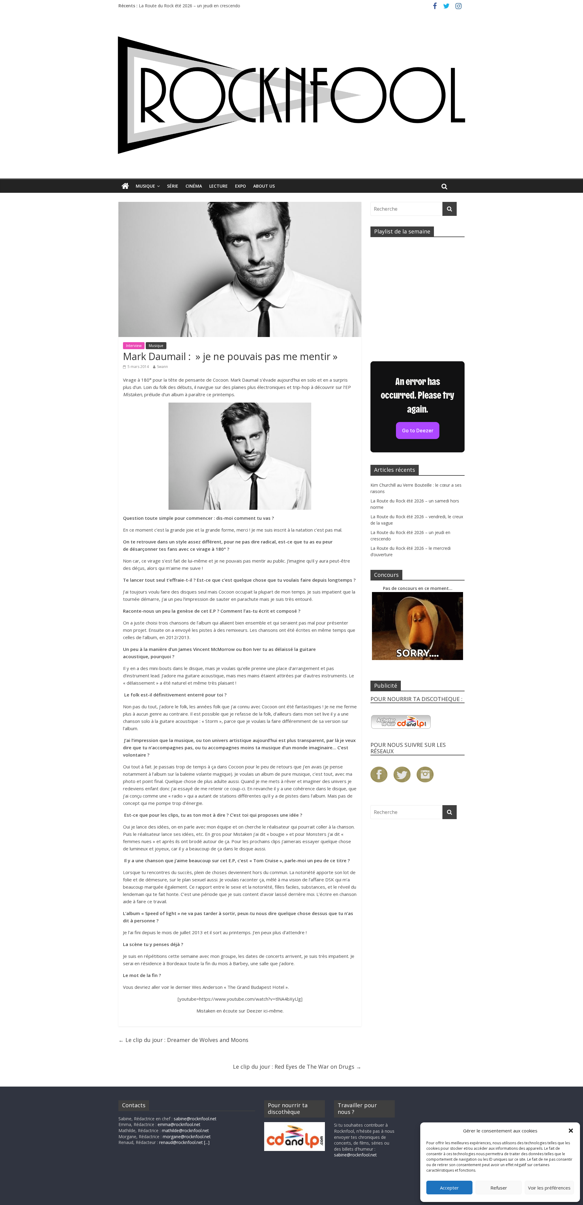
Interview (133, 345)
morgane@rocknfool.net (187, 1136)
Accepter (449, 1188)
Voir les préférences (549, 1188)
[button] (571, 1131)
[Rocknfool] (291, 95)
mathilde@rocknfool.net (185, 1130)
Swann (162, 366)
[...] (207, 1142)
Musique (145, 186)
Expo (240, 186)
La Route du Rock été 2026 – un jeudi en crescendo (189, 6)
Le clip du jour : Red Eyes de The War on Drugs (297, 1066)
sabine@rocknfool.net (195, 1119)
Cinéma (194, 186)
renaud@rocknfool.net (181, 1142)
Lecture (218, 186)
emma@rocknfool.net (179, 1124)
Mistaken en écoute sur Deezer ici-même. (240, 1011)
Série (172, 186)
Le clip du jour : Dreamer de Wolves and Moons (183, 1039)
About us (264, 186)
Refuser (498, 1188)
